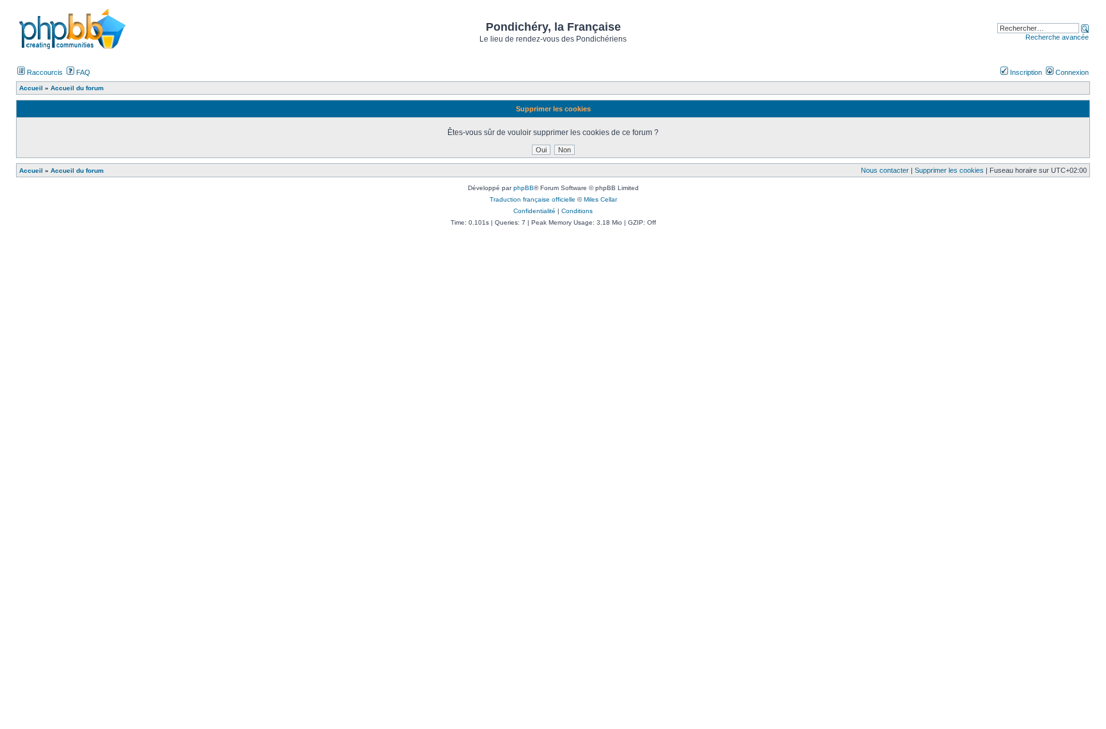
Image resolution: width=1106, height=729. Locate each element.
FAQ (82, 72)
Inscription (1025, 72)
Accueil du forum (77, 170)
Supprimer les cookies (949, 170)
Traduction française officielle (532, 199)
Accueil (31, 170)
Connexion (1071, 72)
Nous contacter (885, 170)
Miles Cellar (600, 199)
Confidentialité (534, 210)
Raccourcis (44, 72)
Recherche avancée (1057, 37)
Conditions (577, 210)
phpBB (523, 187)
